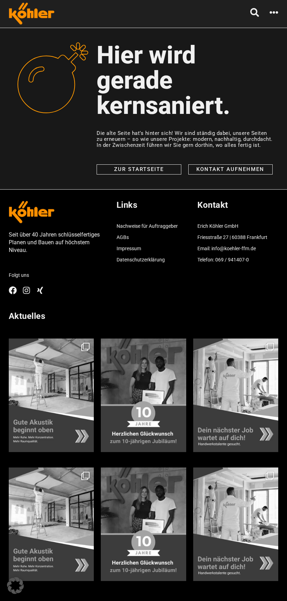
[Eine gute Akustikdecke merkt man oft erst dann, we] (51, 395)
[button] (15, 585)
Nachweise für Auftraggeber (147, 226)
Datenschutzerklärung (141, 259)
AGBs (123, 237)
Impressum (129, 248)
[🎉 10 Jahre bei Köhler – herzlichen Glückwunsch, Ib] (143, 395)
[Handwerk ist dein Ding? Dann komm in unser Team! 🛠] (236, 395)
